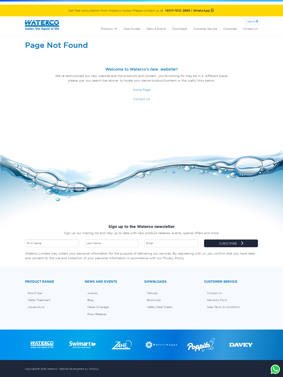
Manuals (152, 293)
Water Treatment (39, 300)
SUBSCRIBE (228, 243)
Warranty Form (217, 300)
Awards (92, 293)
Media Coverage (98, 307)
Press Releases (97, 314)
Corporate (230, 28)
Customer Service (205, 28)
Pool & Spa (35, 293)
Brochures (154, 300)
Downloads (179, 28)
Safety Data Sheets (159, 307)
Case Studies (131, 28)
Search (251, 21)
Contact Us (250, 28)
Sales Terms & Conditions (223, 307)
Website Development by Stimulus (78, 369)
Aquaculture (36, 307)
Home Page (141, 89)
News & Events (156, 28)
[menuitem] (52, 293)
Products (107, 28)
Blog (90, 300)
